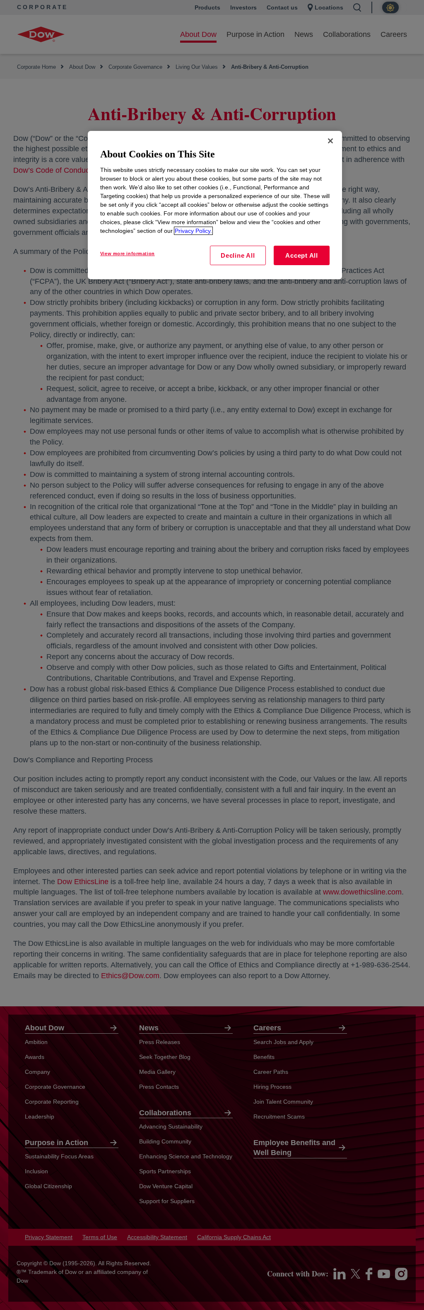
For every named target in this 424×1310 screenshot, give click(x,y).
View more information (127, 253)
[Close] (330, 141)
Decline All (238, 255)
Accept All (301, 255)
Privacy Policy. (193, 230)
